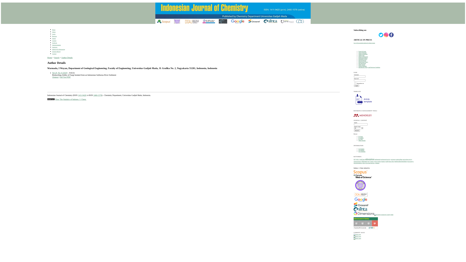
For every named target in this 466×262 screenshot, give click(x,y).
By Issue (360, 136)
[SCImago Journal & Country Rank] (383, 214)
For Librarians (361, 151)
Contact (54, 53)
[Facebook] (391, 37)
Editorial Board (362, 60)
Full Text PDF (65, 77)
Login (53, 34)
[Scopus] (360, 174)
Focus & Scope (362, 51)
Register (54, 36)
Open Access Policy (363, 62)
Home (53, 29)
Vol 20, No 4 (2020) (59, 73)
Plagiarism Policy (362, 59)
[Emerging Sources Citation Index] (360, 191)
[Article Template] (363, 104)
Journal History (56, 51)
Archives (54, 43)
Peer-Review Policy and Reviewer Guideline (369, 67)
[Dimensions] (364, 214)
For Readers (361, 149)
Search (54, 38)
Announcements (56, 45)
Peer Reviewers (362, 63)
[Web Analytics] (51, 99)
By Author (361, 138)
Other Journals (362, 140)
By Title (360, 139)
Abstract (55, 77)
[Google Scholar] (361, 201)
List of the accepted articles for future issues (364, 43)
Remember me (360, 83)
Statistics (54, 47)
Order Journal (361, 64)
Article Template (362, 52)
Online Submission (363, 56)
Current (54, 40)
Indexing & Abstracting (58, 49)
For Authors (361, 150)
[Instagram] (386, 37)
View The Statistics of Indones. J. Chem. (70, 99)
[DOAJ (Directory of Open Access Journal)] (361, 196)
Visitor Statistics (362, 66)
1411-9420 (82, 95)
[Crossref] (361, 206)
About (54, 32)
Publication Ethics (362, 58)
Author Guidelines (362, 54)
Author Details (67, 58)
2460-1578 (97, 95)
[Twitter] (381, 37)
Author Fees (361, 55)
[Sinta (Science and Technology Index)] (360, 211)
